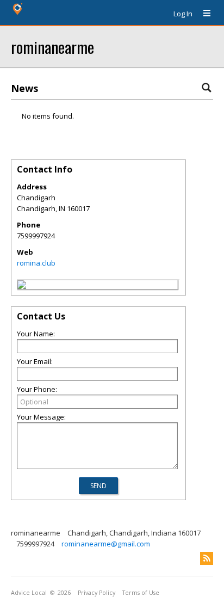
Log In (182, 14)
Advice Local (29, 592)
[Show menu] (202, 14)
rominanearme (52, 46)
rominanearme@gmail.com (105, 544)
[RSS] (206, 558)
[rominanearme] (21, 286)
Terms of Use (140, 592)
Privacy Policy (96, 592)
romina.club (36, 263)
